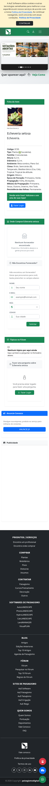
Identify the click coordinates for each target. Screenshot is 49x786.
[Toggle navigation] (40, 32)
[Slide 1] (18, 67)
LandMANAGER (24, 622)
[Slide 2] (20, 67)
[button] (14, 770)
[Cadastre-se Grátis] (42, 761)
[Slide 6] (28, 67)
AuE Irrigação (24, 700)
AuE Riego (24, 704)
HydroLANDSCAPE (24, 614)
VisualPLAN (25, 626)
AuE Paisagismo (24, 692)
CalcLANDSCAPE (24, 618)
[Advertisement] (24, 483)
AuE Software (24, 688)
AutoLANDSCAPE (24, 607)
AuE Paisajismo (24, 696)
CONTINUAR (24, 23)
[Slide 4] (25, 67)
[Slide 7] (30, 67)
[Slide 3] (23, 67)
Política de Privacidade (22, 12)
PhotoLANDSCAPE (24, 611)
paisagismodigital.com (33, 780)
